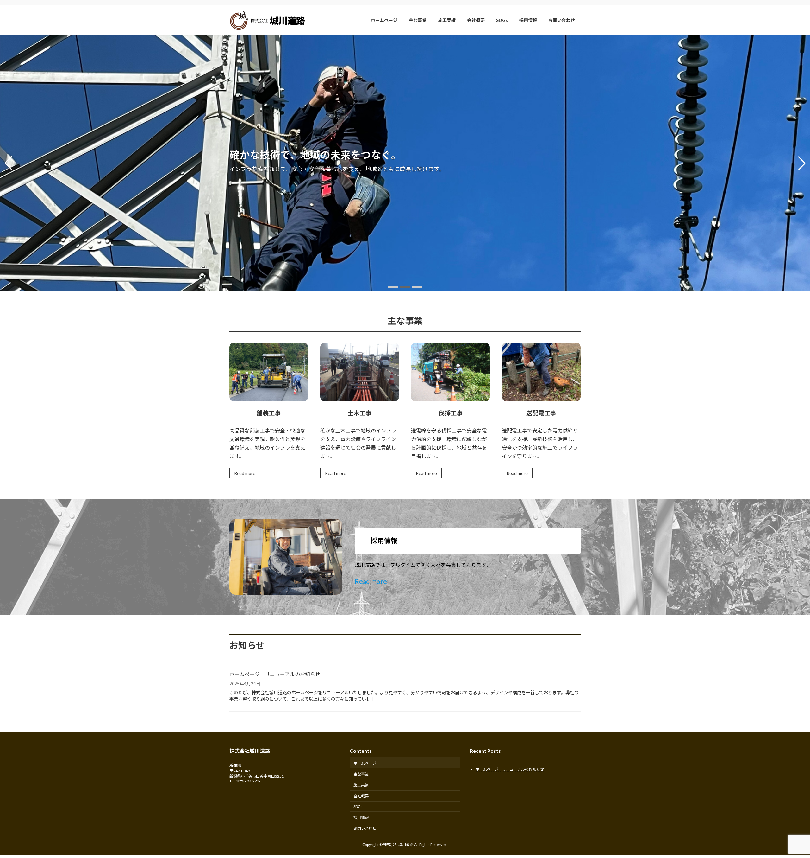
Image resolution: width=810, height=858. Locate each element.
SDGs (358, 806)
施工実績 (361, 785)
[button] (393, 287)
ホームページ (364, 763)
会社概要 (361, 796)
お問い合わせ (364, 828)
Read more (244, 473)
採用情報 (361, 817)
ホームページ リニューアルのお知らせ (274, 674)
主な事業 (361, 774)
